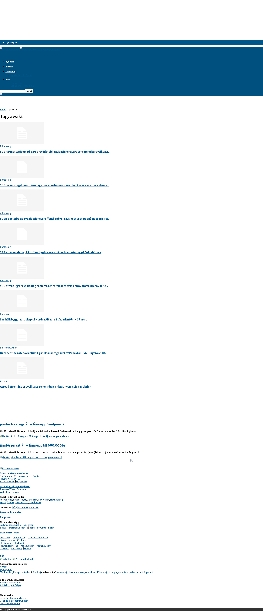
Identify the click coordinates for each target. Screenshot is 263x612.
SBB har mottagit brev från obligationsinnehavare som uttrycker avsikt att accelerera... (54, 185)
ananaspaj (61, 572)
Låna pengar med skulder (24, 85)
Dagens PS (21, 481)
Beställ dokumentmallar (41, 527)
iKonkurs (21, 540)
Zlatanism (32, 499)
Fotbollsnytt (19, 499)
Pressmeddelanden (11, 512)
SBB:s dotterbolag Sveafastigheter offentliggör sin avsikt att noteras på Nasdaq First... (55, 218)
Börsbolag (5, 146)
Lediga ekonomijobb (10, 525)
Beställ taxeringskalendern (14, 527)
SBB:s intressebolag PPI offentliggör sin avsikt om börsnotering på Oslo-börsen (50, 252)
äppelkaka (123, 572)
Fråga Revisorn (43, 545)
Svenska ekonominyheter (14, 473)
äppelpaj (148, 572)
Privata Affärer (8, 478)
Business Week (7, 489)
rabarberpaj (136, 572)
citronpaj (112, 572)
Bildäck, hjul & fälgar (10, 585)
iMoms (11, 540)
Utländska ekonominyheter (15, 486)
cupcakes (90, 572)
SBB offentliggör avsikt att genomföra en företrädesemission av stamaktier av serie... (54, 286)
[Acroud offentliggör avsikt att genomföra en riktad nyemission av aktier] (22, 378)
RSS (2, 556)
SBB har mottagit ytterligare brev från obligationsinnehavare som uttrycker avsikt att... (55, 151)
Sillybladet (43, 499)
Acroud (4, 381)
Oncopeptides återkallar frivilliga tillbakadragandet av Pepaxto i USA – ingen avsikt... (53, 353)
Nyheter (9, 61)
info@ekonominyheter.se (25, 507)
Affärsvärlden (7, 481)
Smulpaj (37, 572)
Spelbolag (10, 71)
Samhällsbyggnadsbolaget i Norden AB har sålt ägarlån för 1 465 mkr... (44, 319)
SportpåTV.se (7, 502)
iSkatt (3, 540)
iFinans (27, 548)
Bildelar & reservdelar (11, 582)
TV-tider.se (35, 502)
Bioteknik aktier (8, 347)
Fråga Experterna (9, 545)
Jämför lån (28, 525)
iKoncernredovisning (38, 537)
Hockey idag (56, 499)
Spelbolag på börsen (21, 75)
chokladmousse (76, 572)
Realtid (36, 476)
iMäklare (4, 548)
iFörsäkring (16, 548)
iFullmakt (19, 543)
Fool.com (21, 489)
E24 (20, 478)
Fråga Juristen (27, 545)
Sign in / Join (11, 42)
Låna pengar (17, 83)
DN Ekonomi (6, 476)
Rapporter (5, 517)
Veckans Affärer (22, 476)
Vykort (3, 566)
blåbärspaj (101, 572)
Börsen (9, 66)
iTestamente (6, 543)
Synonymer (6, 569)
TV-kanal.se (21, 502)
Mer (7, 79)
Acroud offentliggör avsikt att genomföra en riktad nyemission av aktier (45, 386)
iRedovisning (19, 537)
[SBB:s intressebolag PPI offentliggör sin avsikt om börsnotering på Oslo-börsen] (22, 244)
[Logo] (10, 49)
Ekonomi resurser (9, 532)
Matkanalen (6, 572)
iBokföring (5, 537)
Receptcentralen (21, 572)
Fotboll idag (6, 499)
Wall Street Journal (9, 492)
